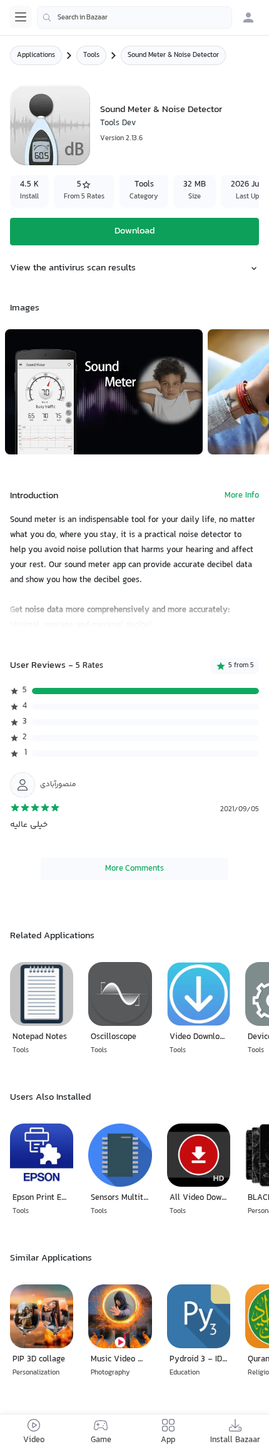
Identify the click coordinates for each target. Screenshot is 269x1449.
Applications (36, 55)
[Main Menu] (20, 17)
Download (134, 231)
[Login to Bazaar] (248, 17)
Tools (91, 55)
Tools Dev (118, 123)
